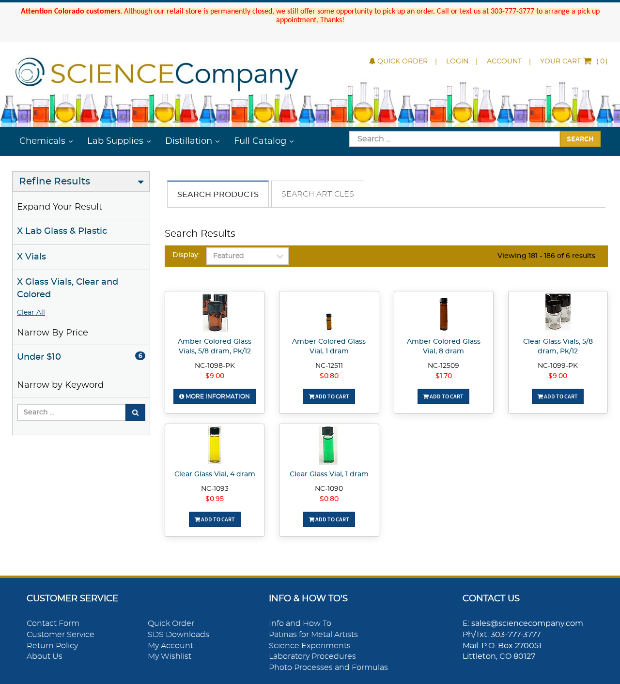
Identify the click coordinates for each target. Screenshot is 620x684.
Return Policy (52, 646)
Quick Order (402, 61)
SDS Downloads (178, 634)
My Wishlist (169, 656)
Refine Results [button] (54, 181)
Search (580, 138)
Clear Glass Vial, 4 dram (214, 474)
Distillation (188, 141)
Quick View (215, 314)
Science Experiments (310, 646)
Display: (186, 255)
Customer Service (60, 634)
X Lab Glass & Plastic (62, 231)
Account (504, 61)
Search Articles (317, 194)
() (574, 61)
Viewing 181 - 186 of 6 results (546, 256)
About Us (44, 656)
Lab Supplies (115, 141)
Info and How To (300, 623)
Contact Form (53, 623)
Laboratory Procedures (312, 656)
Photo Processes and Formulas (328, 667)
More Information (217, 396)
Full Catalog (260, 141)
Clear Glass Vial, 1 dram (329, 474)
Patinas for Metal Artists (313, 634)
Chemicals (42, 141)
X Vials (31, 257)
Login (457, 61)
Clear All (31, 312)
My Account (170, 646)
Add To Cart (331, 396)
